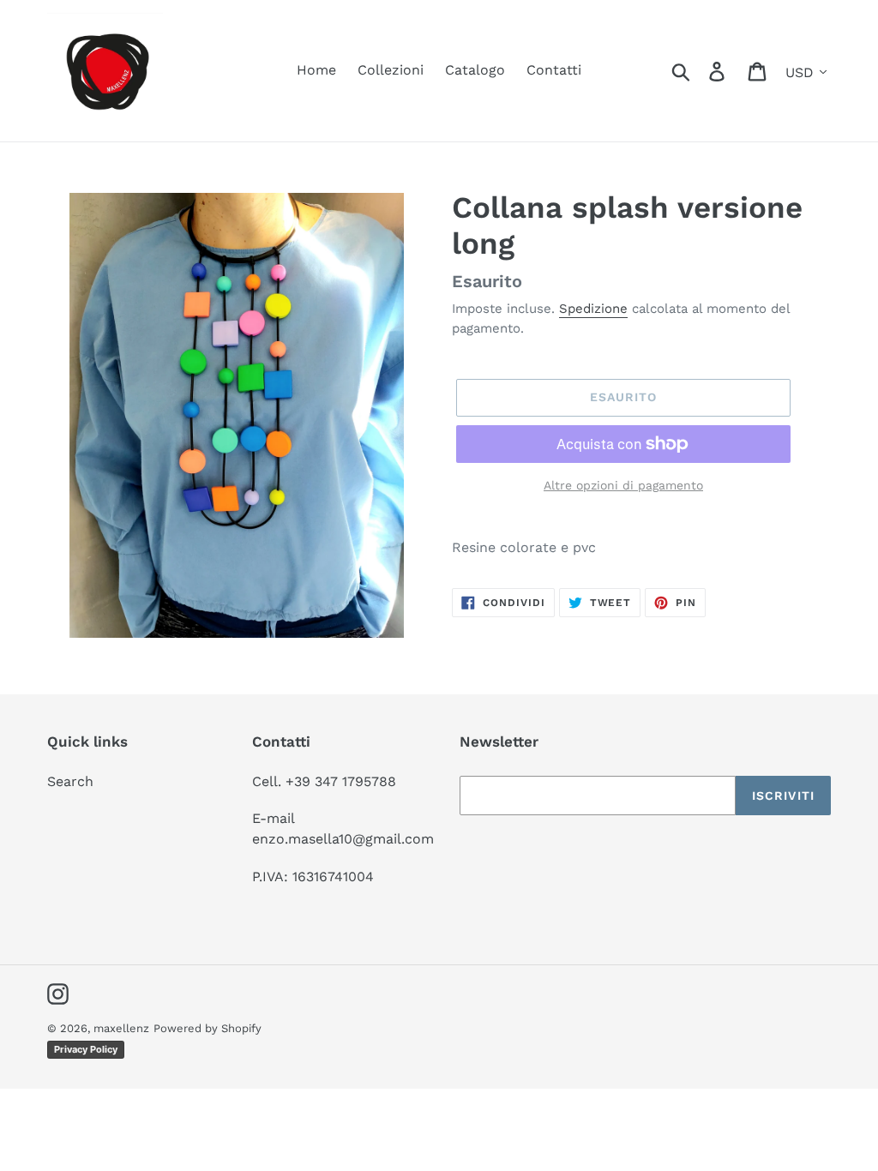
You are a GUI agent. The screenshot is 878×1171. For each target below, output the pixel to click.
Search (70, 781)
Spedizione (593, 308)
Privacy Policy (85, 1049)
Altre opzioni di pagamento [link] (623, 485)
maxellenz (121, 1028)
